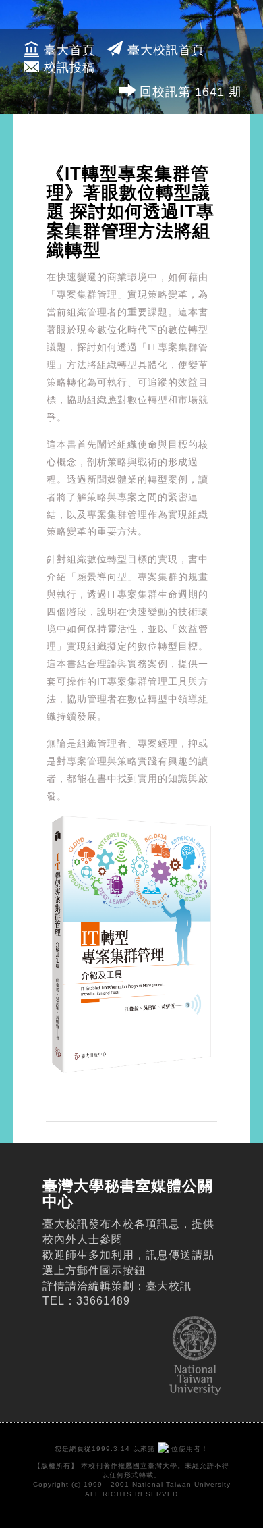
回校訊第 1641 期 (190, 92)
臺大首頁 (69, 50)
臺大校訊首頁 (165, 50)
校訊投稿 (69, 67)
